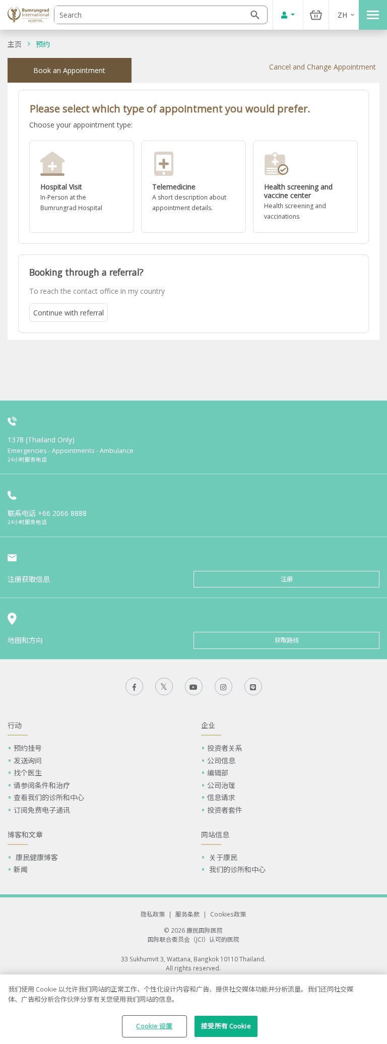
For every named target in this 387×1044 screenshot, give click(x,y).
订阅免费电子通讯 (42, 810)
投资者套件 (224, 810)
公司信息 (221, 760)
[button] (81, 186)
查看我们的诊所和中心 (49, 797)
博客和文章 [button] (25, 834)
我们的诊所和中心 (236, 869)
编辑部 (217, 772)
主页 (15, 44)
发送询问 (28, 760)
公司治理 (221, 785)
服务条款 (187, 914)
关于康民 (222, 857)
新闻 (21, 869)
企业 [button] (208, 725)
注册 (287, 579)
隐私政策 (153, 914)
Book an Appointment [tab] (69, 70)
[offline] (81, 186)
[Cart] (316, 15)
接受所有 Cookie (225, 1025)
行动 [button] (15, 725)
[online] (193, 186)
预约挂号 (28, 748)
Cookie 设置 (154, 1025)
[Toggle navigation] (373, 15)
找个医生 (28, 772)
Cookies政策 (228, 914)
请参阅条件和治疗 (42, 785)
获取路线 (287, 640)
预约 (43, 44)
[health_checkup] (305, 186)
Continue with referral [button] (68, 312)
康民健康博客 (36, 857)
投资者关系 (224, 748)
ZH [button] (342, 15)
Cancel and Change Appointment (322, 67)
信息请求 (221, 797)
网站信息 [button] (215, 834)
